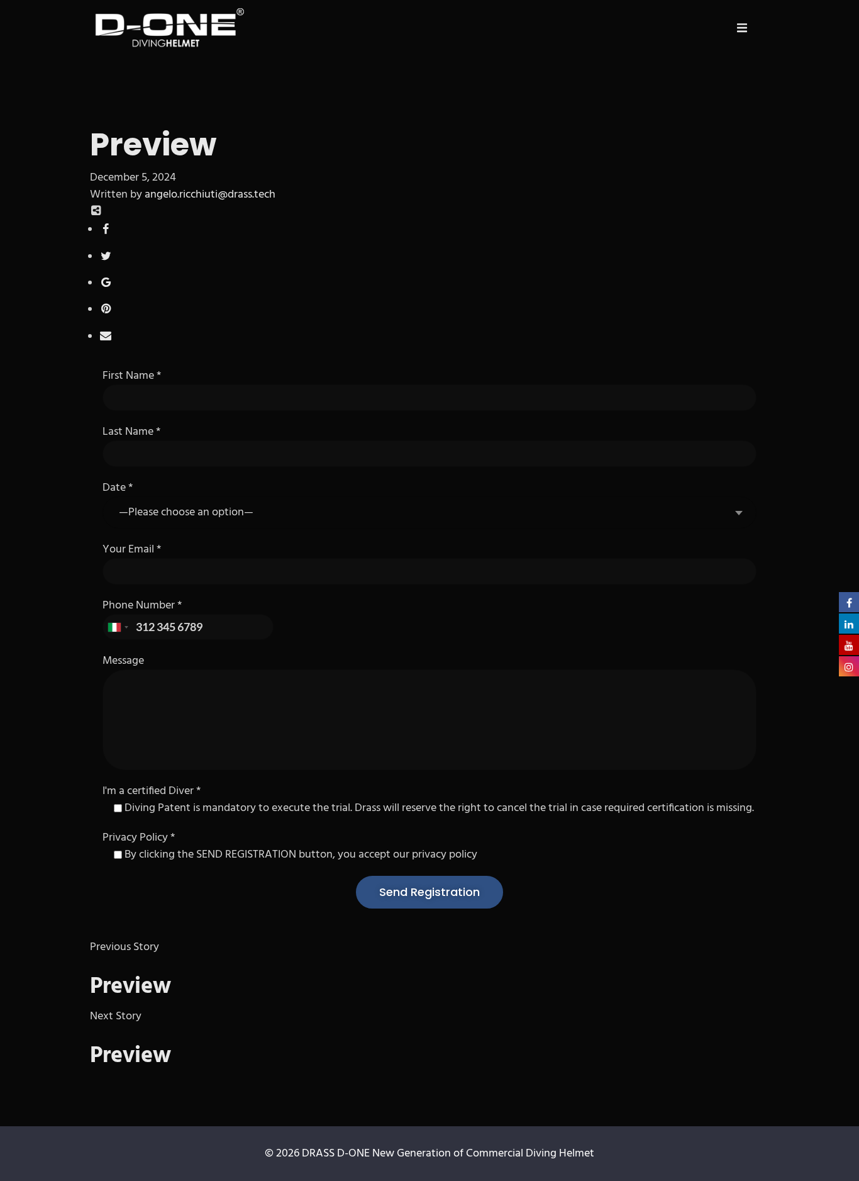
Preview (130, 987)
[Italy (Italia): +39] (117, 627)
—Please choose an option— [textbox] (186, 512)
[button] (742, 28)
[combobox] (429, 512)
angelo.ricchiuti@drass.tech (210, 195)
